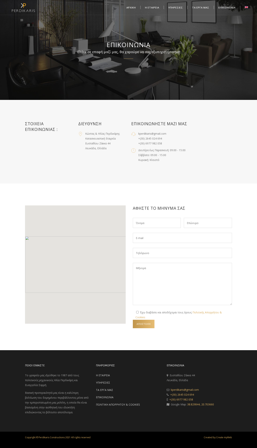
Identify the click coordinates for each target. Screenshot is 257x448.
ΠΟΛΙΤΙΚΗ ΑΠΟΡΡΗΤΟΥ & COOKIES (118, 404)
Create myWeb (224, 437)
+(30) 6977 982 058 (181, 399)
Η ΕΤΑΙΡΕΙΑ (103, 375)
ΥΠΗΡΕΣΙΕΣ (103, 382)
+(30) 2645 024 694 (182, 394)
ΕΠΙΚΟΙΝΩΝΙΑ (104, 397)
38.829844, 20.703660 (200, 404)
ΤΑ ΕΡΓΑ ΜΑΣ (104, 390)
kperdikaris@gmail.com (185, 389)
